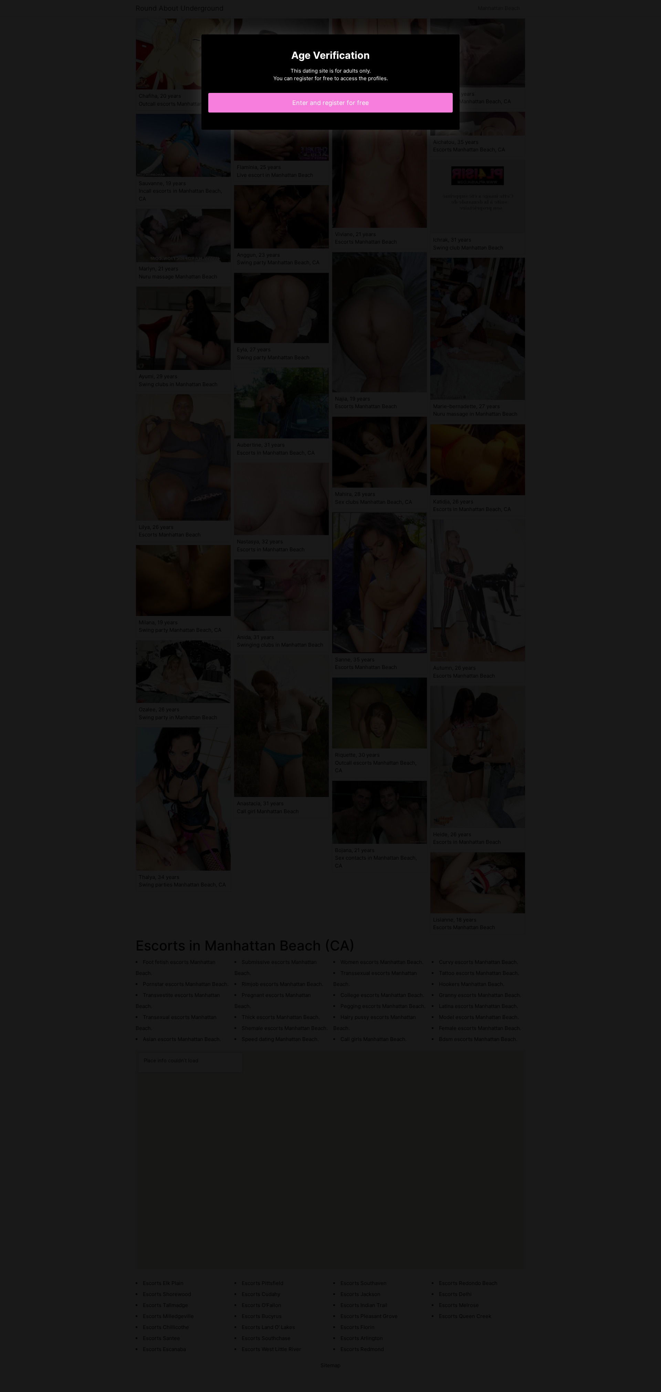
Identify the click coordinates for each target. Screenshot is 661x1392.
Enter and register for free (330, 102)
